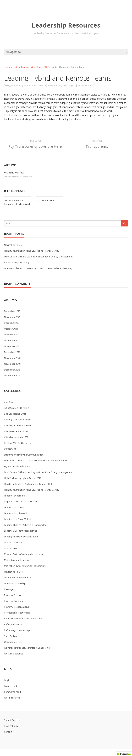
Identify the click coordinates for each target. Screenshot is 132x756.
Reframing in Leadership (17, 630)
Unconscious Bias (13, 641)
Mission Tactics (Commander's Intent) (23, 554)
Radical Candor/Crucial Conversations (24, 618)
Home (7, 67)
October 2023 (11, 328)
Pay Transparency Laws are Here (35, 146)
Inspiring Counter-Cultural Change (21, 501)
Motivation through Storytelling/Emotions (25, 565)
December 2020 (12, 352)
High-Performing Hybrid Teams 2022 (31, 67)
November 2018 (12, 375)
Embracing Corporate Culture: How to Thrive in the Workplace (36, 460)
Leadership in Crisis (14, 507)
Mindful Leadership (14, 542)
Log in (7, 680)
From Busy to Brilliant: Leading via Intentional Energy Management (38, 256)
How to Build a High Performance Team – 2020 (28, 483)
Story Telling (10, 636)
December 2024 (12, 322)
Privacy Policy (11, 725)
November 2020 (12, 358)
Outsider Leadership (15, 583)
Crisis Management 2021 (17, 437)
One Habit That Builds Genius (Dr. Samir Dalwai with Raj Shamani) (38, 268)
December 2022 (12, 334)
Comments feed (12, 691)
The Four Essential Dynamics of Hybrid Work (17, 202)
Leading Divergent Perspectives (20, 530)
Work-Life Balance (13, 653)
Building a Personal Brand (17, 419)
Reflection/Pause (13, 624)
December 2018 (12, 369)
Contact (8, 731)
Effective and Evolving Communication (23, 454)
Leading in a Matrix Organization (21, 536)
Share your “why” (45, 200)
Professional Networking (17, 612)
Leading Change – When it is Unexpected (25, 524)
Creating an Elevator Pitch (17, 425)
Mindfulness (10, 548)
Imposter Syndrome (14, 495)
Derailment (10, 448)
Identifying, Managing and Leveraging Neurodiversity (31, 250)
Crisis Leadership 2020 (16, 431)
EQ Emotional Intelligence (17, 466)
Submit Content (12, 720)
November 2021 (12, 346)
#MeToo (8, 402)
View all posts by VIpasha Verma (20, 176)
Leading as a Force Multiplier (19, 519)
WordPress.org (12, 697)
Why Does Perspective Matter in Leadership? (27, 647)
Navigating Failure (13, 244)
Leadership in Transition (16, 513)
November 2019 (12, 363)
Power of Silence (13, 595)
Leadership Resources (66, 25)
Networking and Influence (17, 577)
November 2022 (12, 340)
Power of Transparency (16, 600)
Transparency (97, 146)
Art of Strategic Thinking (16, 262)
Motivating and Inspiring (16, 560)
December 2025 (12, 311)
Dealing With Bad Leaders (17, 443)
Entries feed (10, 686)
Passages (9, 589)
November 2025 (12, 317)
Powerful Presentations (16, 606)
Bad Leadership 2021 (15, 413)
